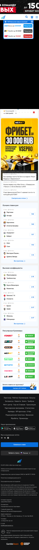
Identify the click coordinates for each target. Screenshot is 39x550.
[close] (32, 21)
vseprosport (3, 17)
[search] (26, 17)
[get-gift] (32, 17)
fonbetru (19, 275)
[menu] (37, 17)
